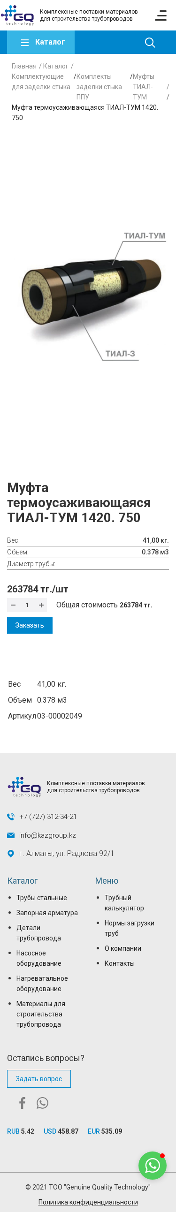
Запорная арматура (47, 913)
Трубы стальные (41, 897)
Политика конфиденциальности (88, 1202)
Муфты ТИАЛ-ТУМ (143, 87)
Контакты (120, 963)
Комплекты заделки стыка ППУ (99, 87)
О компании (123, 948)
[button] (152, 1165)
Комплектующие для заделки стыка (41, 82)
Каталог (50, 42)
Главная (24, 66)
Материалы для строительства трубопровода (40, 1014)
